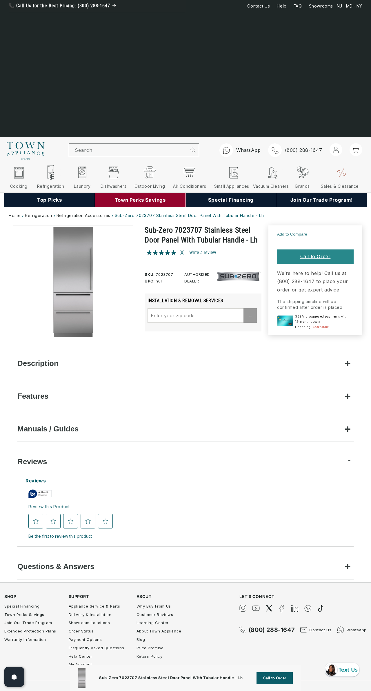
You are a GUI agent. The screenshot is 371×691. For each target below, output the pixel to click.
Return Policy (150, 656)
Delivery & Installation (90, 614)
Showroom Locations (89, 622)
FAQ (298, 5)
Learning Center (153, 622)
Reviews (32, 461)
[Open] (14, 677)
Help (281, 5)
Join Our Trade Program (28, 622)
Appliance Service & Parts (94, 606)
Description (38, 363)
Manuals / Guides (48, 428)
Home (15, 215)
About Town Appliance (159, 631)
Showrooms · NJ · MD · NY (335, 5)
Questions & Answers (55, 566)
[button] (356, 149)
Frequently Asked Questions (96, 648)
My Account (80, 664)
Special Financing (21, 606)
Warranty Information (25, 639)
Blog (141, 639)
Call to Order (315, 256)
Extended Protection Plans (30, 631)
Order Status (81, 631)
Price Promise (150, 648)
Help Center (80, 656)
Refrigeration (38, 215)
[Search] (193, 150)
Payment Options (85, 639)
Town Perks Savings (24, 614)
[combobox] (128, 150)
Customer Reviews (155, 614)
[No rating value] (162, 252)
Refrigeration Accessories (83, 215)
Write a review (202, 252)
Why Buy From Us (154, 606)
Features (32, 396)
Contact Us (258, 5)
